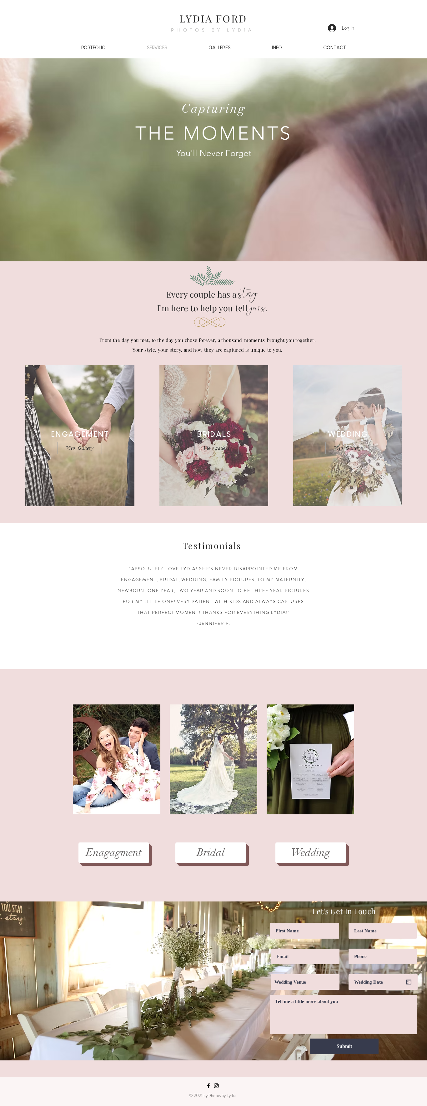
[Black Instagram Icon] (216, 1086)
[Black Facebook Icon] (208, 1086)
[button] (116, 759)
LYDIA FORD (213, 18)
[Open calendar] (408, 982)
